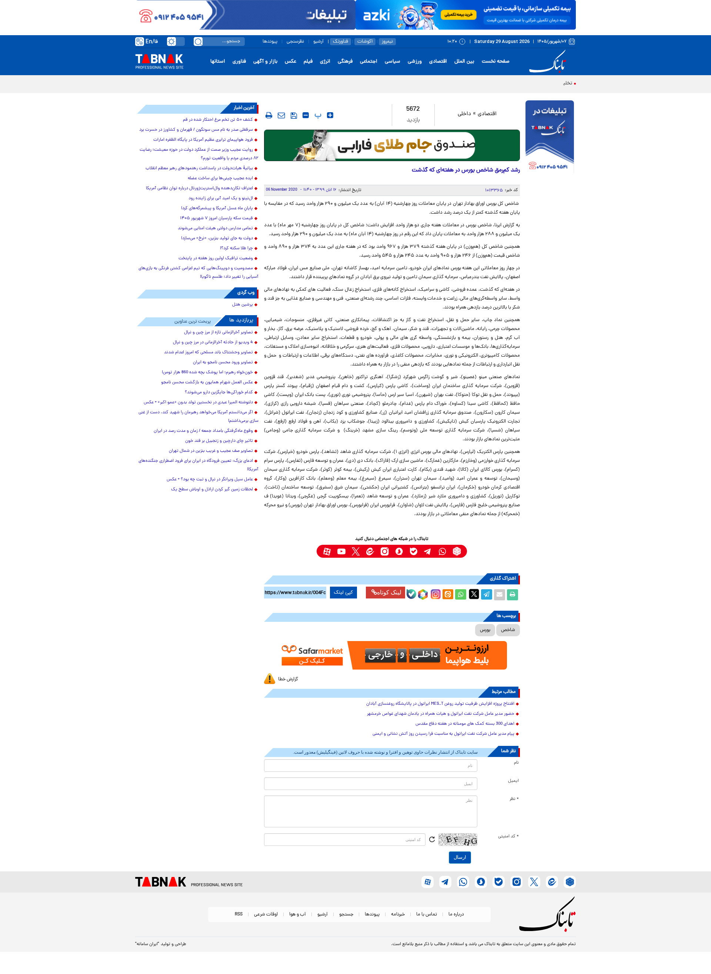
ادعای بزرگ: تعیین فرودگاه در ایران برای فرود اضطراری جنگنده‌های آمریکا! (198, 465)
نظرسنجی (295, 41)
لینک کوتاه (389, 592)
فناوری (239, 62)
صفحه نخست (496, 62)
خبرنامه (398, 914)
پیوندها (270, 41)
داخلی (464, 114)
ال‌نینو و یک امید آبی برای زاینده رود (220, 198)
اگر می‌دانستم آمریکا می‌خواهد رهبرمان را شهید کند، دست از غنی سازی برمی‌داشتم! (198, 416)
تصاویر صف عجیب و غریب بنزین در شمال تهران (211, 451)
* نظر (514, 799)
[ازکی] (466, 15)
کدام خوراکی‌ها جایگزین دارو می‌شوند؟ (219, 392)
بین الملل (464, 62)
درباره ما (456, 914)
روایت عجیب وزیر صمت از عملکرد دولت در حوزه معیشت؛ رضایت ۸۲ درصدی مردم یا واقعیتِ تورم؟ (199, 154)
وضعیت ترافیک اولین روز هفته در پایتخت (215, 258)
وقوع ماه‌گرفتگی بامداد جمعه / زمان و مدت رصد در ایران (203, 431)
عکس (290, 62)
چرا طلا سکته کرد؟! (236, 248)
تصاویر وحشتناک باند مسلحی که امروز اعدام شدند (208, 352)
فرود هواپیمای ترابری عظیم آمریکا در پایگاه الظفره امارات (203, 140)
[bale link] (413, 551)
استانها (217, 62)
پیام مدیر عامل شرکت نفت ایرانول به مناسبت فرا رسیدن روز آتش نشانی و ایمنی (443, 734)
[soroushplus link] (399, 551)
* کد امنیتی (508, 836)
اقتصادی (438, 62)
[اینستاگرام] (434, 593)
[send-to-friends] (281, 115)
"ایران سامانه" (147, 944)
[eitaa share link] (447, 594)
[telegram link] (428, 551)
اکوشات (365, 41)
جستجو (346, 914)
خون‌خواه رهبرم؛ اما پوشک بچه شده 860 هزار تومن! (207, 372)
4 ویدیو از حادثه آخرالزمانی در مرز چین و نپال (213, 342)
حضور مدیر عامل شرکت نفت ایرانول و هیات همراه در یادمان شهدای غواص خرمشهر (440, 714)
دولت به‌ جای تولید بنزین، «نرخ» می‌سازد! (217, 238)
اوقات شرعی (266, 914)
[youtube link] (341, 551)
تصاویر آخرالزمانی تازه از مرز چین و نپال (218, 332)
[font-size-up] (330, 115)
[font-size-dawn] (306, 115)
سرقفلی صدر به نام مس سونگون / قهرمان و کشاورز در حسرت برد (196, 130)
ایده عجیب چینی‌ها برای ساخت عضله (220, 178)
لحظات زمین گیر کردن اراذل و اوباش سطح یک (212, 489)
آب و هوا (297, 914)
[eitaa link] (370, 551)
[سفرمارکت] (392, 655)
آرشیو (318, 41)
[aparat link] (326, 551)
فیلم (308, 62)
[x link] (355, 551)
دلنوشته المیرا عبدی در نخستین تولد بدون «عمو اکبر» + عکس (198, 402)
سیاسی (392, 62)
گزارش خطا (288, 679)
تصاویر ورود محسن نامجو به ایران (223, 362)
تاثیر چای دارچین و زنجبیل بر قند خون (219, 441)
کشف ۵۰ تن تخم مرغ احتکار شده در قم (218, 120)
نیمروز (387, 41)
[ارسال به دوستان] (499, 594)
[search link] (198, 41)
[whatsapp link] (442, 551)
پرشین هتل (242, 304)
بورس (485, 630)
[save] (294, 115)
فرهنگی (345, 62)
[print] (269, 115)
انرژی (325, 62)
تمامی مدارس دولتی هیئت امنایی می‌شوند (215, 228)
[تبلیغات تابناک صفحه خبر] (549, 137)
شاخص (508, 630)
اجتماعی (368, 62)
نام (516, 763)
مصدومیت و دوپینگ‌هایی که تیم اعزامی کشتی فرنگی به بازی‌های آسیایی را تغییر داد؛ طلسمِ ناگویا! (198, 272)
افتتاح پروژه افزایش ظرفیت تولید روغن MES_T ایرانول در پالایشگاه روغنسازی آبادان (440, 704)
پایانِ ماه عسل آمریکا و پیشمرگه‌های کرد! (217, 208)
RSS (239, 914)
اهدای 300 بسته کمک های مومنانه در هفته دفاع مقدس (464, 724)
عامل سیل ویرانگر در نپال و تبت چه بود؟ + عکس (210, 479)
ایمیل (513, 781)
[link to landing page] (549, 62)
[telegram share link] (486, 594)
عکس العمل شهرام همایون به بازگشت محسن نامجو (207, 382)
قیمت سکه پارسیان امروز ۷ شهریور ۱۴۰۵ (216, 218)
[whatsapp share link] (460, 594)
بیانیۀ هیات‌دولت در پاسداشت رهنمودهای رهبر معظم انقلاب (199, 168)
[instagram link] (384, 551)
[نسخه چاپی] (512, 594)
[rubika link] (456, 551)
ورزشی (415, 62)
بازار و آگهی (265, 62)
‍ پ (317, 115)
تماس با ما (426, 914)
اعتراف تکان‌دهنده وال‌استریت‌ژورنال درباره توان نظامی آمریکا (199, 188)
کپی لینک (343, 592)
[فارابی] (392, 145)
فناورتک (340, 41)
